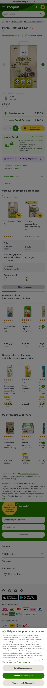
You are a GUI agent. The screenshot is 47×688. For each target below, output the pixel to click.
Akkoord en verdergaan (23, 675)
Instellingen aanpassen (23, 668)
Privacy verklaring (23, 662)
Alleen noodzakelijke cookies (23, 683)
